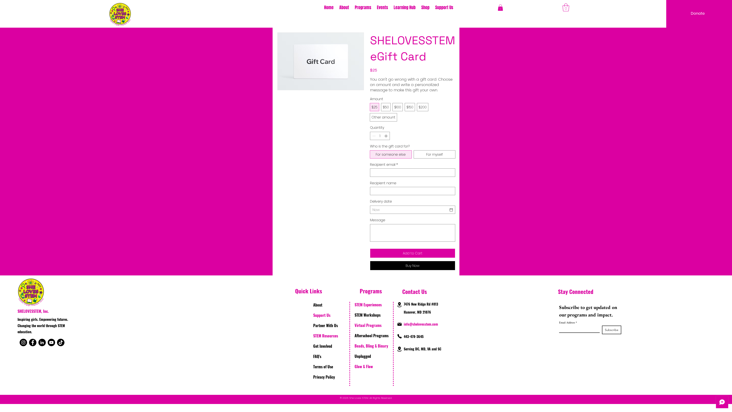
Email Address (568, 322)
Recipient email (384, 164)
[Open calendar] (451, 210)
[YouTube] (51, 342)
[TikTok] (60, 342)
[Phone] (399, 336)
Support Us (321, 315)
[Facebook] (32, 342)
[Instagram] (23, 342)
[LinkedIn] (42, 342)
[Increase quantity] (386, 136)
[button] (363, 7)
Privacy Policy (324, 377)
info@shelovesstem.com (421, 324)
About (317, 305)
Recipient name (383, 183)
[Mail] (399, 324)
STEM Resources (325, 336)
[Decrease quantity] (373, 136)
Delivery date (381, 201)
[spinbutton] (379, 136)
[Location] (399, 305)
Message (377, 220)
